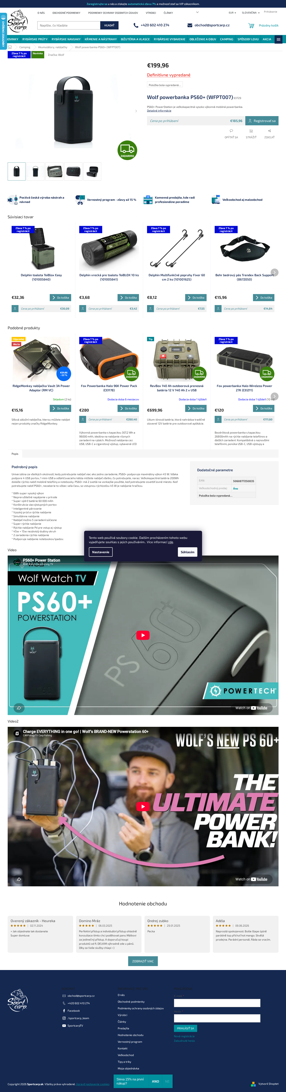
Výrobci (151, 12)
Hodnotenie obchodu (143, 903)
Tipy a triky (124, 1061)
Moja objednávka (128, 1068)
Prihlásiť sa (185, 1028)
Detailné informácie (159, 110)
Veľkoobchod (126, 1055)
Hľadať (109, 25)
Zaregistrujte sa (97, 4)
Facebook (74, 1010)
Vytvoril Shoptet (268, 1083)
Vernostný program (130, 1041)
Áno (235, 488)
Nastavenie (100, 552)
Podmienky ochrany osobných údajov (113, 12)
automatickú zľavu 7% (142, 4)
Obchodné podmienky (66, 12)
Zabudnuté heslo (184, 1040)
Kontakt (122, 1048)
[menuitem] (12, 39)
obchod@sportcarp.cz (81, 995)
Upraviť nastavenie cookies (92, 1084)
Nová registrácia (184, 1036)
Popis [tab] (15, 453)
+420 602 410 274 (79, 1003)
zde (170, 542)
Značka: (56, 54)
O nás (41, 12)
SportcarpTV (75, 1025)
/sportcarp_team (78, 1018)
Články (168, 12)
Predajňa (123, 1028)
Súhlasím (187, 552)
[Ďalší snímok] (136, 111)
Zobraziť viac (143, 961)
